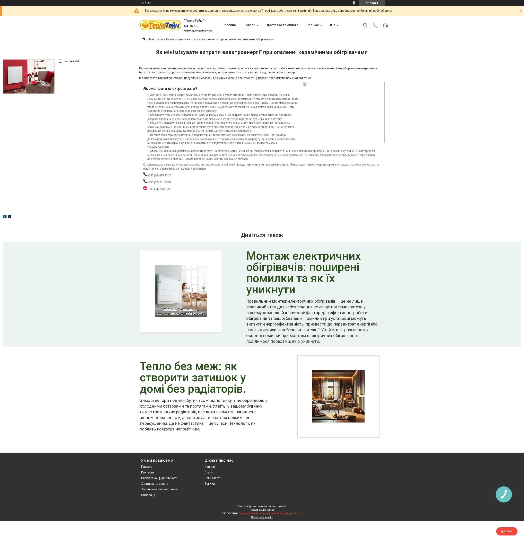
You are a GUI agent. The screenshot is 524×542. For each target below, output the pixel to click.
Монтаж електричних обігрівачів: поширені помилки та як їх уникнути (303, 273)
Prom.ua (281, 506)
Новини (210, 466)
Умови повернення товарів (159, 489)
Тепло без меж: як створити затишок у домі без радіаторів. (193, 378)
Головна (229, 25)
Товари (249, 25)
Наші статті (155, 39)
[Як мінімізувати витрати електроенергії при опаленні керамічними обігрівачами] (29, 76)
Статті (209, 472)
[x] (9, 217)
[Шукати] (365, 25)
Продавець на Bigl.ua (262, 509)
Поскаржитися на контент (254, 513)
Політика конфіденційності (159, 478)
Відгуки (210, 483)
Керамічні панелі (150, 68)
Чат (510, 531)
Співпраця (148, 495)
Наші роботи (213, 478)
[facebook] (5, 217)
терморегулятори (158, 147)
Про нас (312, 25)
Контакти (147, 472)
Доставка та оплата (282, 25)
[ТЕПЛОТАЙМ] (160, 25)
